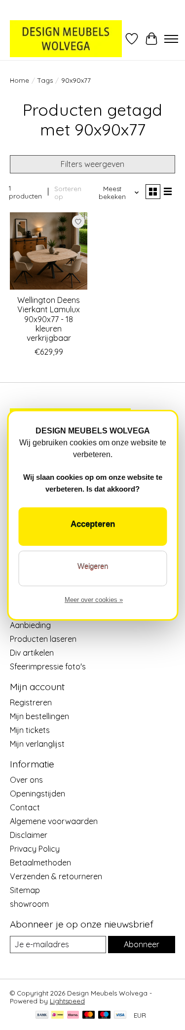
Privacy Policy (35, 849)
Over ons (26, 780)
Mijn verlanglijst (37, 744)
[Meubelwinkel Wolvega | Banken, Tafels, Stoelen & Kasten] (66, 38)
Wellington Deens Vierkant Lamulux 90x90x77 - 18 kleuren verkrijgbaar (48, 319)
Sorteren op (67, 192)
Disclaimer (28, 835)
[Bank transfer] (42, 1015)
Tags (45, 80)
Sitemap (25, 890)
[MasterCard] (88, 1015)
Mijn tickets (30, 730)
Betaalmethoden (40, 862)
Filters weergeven (92, 164)
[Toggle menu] (171, 39)
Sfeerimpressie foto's (48, 666)
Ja (92, 526)
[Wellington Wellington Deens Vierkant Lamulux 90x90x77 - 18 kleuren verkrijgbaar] (48, 251)
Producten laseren (43, 639)
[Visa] (120, 1015)
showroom (29, 904)
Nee (92, 568)
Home (19, 80)
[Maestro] (104, 1015)
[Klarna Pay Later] (73, 1015)
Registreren (31, 702)
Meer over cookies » (94, 599)
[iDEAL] (57, 1015)
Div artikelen (32, 653)
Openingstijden (37, 793)
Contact (25, 807)
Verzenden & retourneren (56, 876)
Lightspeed (67, 1001)
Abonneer (141, 944)
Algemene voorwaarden (54, 821)
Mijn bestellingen (39, 716)
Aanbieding (30, 625)
